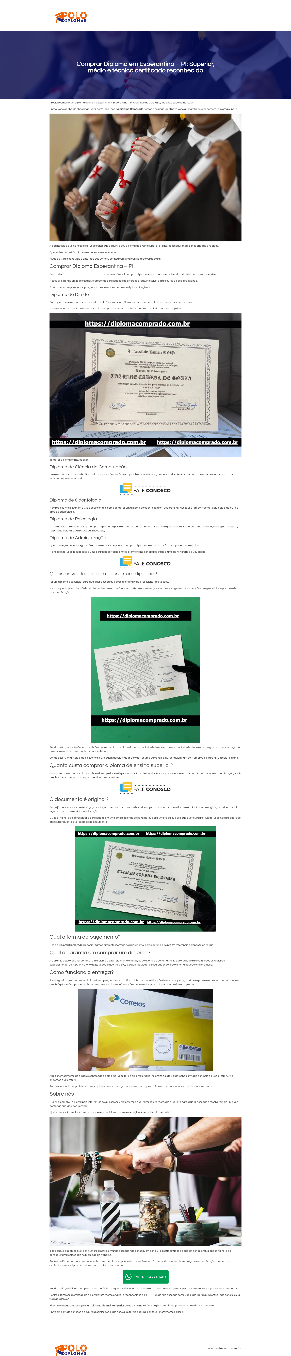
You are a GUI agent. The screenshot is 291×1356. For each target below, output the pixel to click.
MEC (150, 1295)
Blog (236, 15)
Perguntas (204, 15)
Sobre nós (222, 15)
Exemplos (187, 15)
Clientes (171, 15)
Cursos (157, 15)
